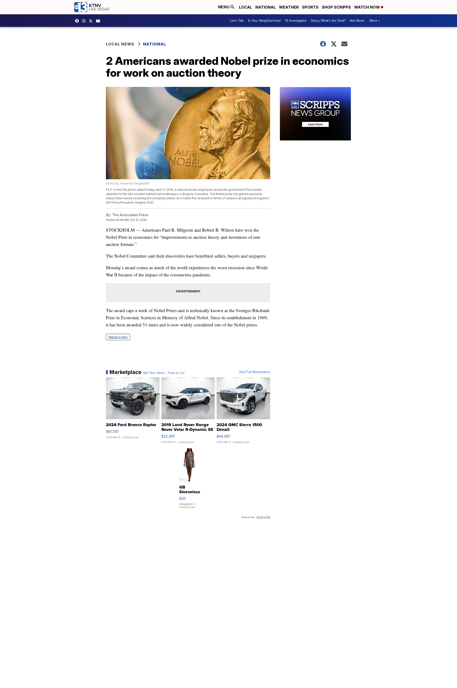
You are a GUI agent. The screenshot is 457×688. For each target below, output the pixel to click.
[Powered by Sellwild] (263, 517)
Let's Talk (237, 20)
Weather (289, 7)
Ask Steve (357, 20)
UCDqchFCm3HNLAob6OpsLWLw (99, 21)
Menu (224, 7)
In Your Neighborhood (264, 20)
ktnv (85, 21)
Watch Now (367, 7)
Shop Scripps (336, 7)
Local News (120, 44)
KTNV (92, 21)
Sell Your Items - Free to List (163, 373)
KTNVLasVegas (78, 21)
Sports (310, 7)
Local (245, 7)
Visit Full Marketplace (254, 372)
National (265, 7)
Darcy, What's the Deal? (328, 20)
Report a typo (118, 337)
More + (375, 20)
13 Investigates (296, 20)
